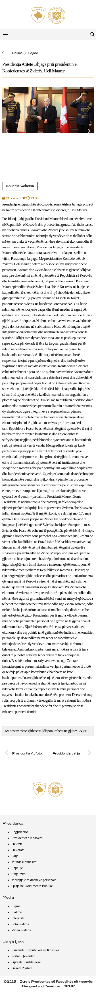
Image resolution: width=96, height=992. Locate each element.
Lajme (33, 53)
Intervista (17, 918)
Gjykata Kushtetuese (26, 962)
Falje (14, 856)
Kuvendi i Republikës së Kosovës (35, 950)
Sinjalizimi (18, 874)
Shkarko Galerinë (20, 186)
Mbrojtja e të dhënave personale (33, 880)
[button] (92, 34)
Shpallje (17, 868)
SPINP (68, 986)
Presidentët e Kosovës (26, 838)
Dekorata (17, 850)
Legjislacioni (20, 832)
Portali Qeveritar (23, 956)
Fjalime (16, 912)
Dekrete (17, 844)
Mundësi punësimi (24, 862)
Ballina (17, 53)
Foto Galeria (20, 924)
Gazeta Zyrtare (21, 968)
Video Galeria (21, 930)
